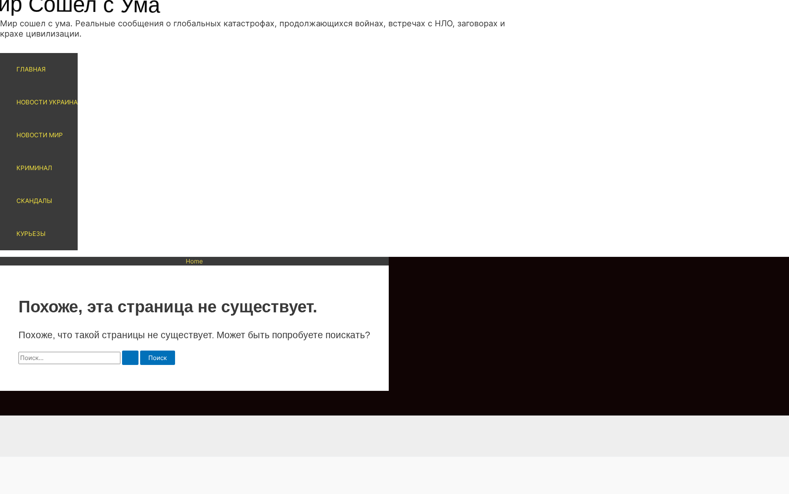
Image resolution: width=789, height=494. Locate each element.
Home (194, 261)
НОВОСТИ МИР (39, 135)
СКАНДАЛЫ (34, 201)
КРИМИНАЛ (34, 168)
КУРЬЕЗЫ (31, 234)
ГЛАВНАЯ (31, 69)
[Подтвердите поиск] (130, 358)
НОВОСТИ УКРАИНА (47, 102)
